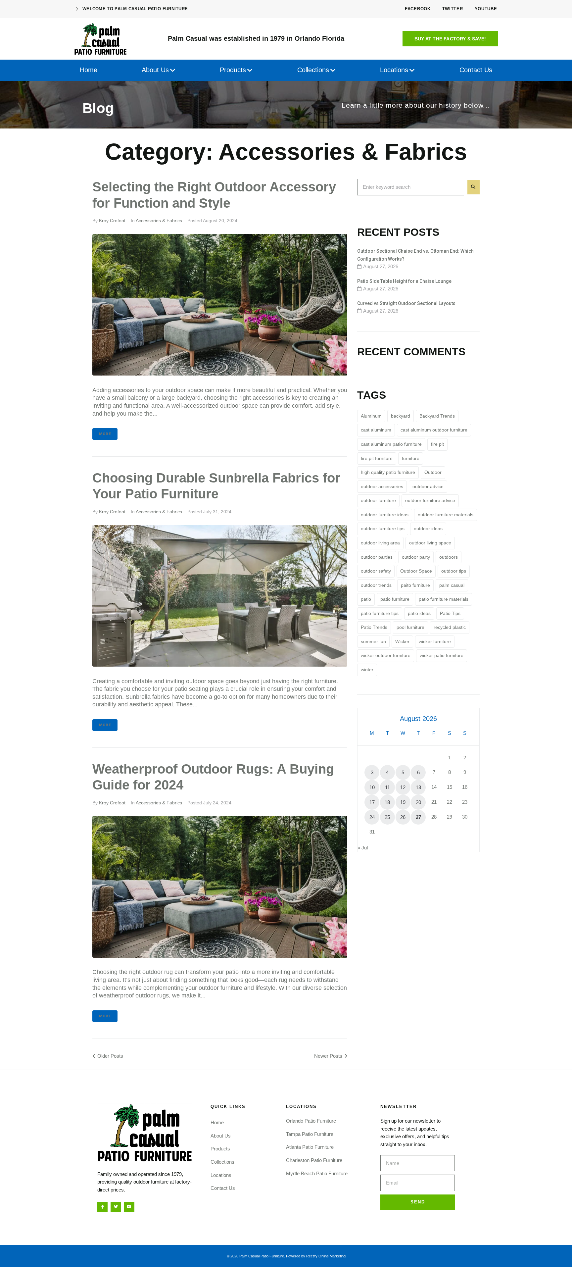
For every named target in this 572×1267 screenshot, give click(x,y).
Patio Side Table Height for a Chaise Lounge (404, 281)
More (105, 434)
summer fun (373, 641)
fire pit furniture (377, 458)
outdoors (448, 557)
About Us (221, 1136)
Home (217, 1122)
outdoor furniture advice (430, 500)
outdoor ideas (428, 528)
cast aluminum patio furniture (391, 444)
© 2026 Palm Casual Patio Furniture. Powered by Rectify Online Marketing (286, 1256)
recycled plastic (450, 627)
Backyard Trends (437, 416)
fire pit (437, 444)
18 (387, 802)
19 (402, 802)
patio (366, 599)
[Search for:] (410, 187)
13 (418, 787)
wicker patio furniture (441, 655)
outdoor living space (430, 542)
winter (367, 669)
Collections (222, 1162)
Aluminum (371, 416)
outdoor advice (428, 486)
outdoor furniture (378, 500)
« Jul (363, 847)
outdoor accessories (382, 486)
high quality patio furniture (388, 472)
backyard (400, 416)
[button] (450, 38)
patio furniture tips (380, 613)
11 (387, 787)
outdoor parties (377, 557)
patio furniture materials (443, 599)
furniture (410, 458)
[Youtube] (129, 1207)
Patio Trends (374, 627)
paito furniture (415, 585)
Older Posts (107, 1056)
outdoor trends (376, 585)
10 (372, 787)
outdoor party (416, 557)
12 (402, 787)
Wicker (402, 641)
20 (418, 802)
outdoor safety (376, 571)
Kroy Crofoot (112, 220)
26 (402, 817)
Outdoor (433, 472)
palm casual (451, 585)
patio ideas (419, 613)
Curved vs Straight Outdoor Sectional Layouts (406, 303)
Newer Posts (329, 1056)
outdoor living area (380, 542)
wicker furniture (435, 641)
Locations (221, 1175)
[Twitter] (116, 1207)
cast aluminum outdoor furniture (434, 429)
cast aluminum (376, 429)
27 (418, 817)
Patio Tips (450, 613)
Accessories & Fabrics (159, 220)
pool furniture (410, 627)
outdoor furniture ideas (384, 514)
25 (387, 817)
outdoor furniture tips (383, 528)
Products (220, 1148)
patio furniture (394, 599)
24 (372, 817)
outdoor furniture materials (445, 514)
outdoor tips (453, 571)
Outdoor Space (416, 571)
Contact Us (223, 1188)
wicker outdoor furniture (385, 655)
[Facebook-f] (102, 1207)
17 (372, 802)
